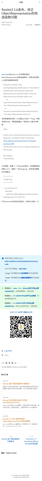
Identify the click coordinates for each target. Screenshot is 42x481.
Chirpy (27, 477)
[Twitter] (6, 363)
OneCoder (8, 25)
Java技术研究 (8, 351)
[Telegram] (12, 363)
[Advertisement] (21, 50)
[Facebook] (9, 363)
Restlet (6, 355)
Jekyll (20, 477)
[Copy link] (15, 363)
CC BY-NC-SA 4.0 (16, 367)
